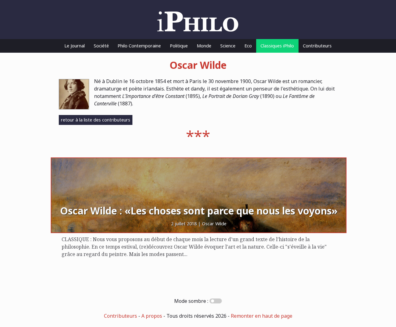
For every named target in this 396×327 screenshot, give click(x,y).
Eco (248, 46)
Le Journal (74, 46)
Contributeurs (317, 46)
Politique (179, 46)
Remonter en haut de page (261, 315)
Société (101, 46)
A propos (151, 315)
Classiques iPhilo (277, 46)
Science (227, 46)
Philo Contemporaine (139, 46)
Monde (204, 46)
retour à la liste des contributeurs (95, 120)
